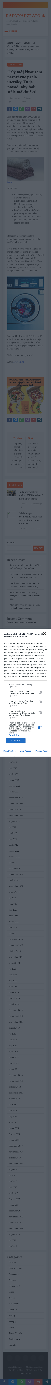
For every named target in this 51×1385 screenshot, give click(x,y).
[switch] (40, 692)
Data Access (25, 751)
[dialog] (25, 692)
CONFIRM (15, 740)
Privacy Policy (41, 751)
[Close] (45, 634)
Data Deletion (9, 751)
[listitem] (25, 685)
